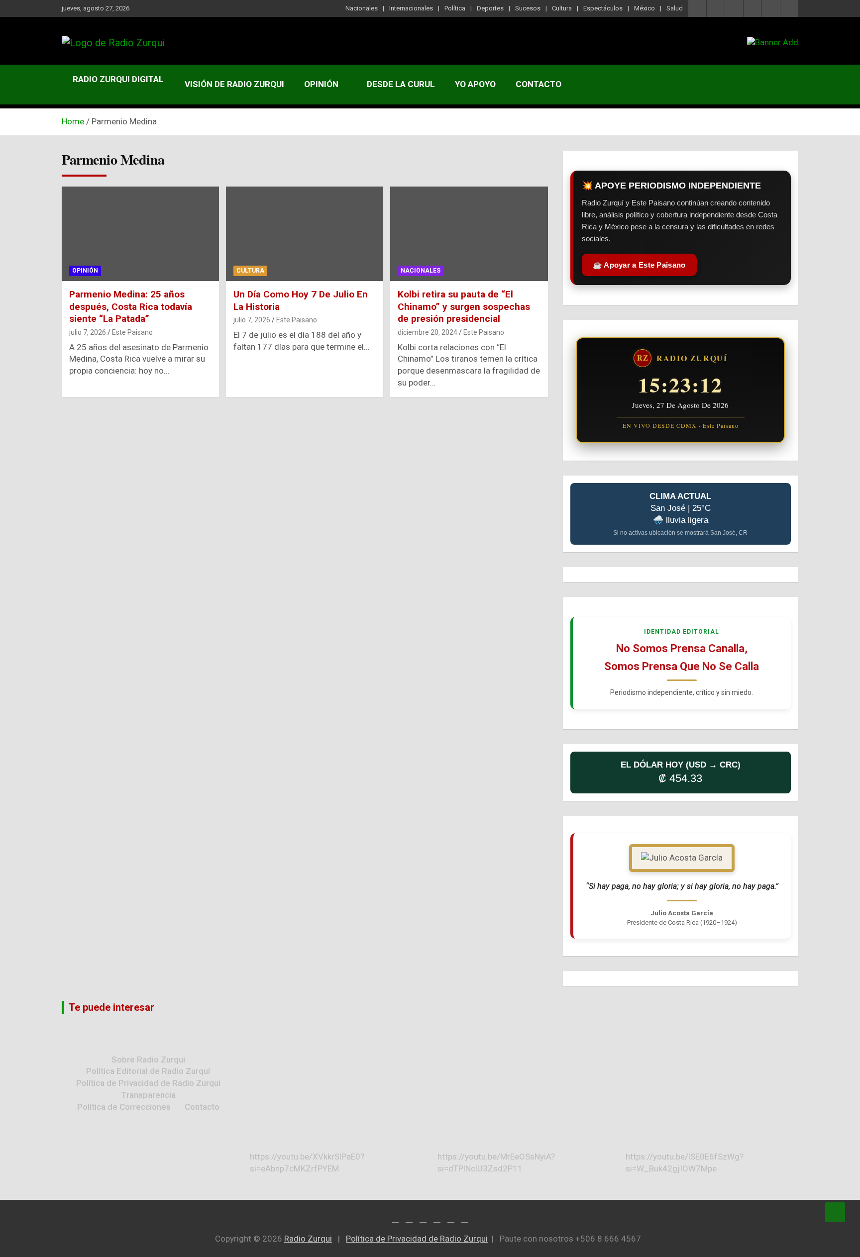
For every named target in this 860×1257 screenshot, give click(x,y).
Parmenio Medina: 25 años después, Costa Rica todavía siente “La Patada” (130, 306)
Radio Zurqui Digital (118, 79)
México (644, 8)
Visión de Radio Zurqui (234, 84)
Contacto (538, 84)
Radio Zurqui (308, 1239)
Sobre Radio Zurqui (148, 1059)
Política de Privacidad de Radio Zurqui (148, 1083)
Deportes (490, 8)
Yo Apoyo (475, 84)
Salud (674, 8)
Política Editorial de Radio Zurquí (148, 1071)
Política (454, 8)
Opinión (321, 84)
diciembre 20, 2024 (427, 332)
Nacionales (361, 8)
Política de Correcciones (124, 1107)
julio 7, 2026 (87, 332)
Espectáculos (603, 8)
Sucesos (527, 8)
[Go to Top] (835, 1212)
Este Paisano (132, 332)
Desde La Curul (401, 84)
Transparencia (148, 1095)
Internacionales (411, 8)
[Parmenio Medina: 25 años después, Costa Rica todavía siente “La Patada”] (140, 234)
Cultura (562, 8)
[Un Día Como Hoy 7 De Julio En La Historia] (304, 234)
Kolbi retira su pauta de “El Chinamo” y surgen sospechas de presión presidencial (464, 306)
